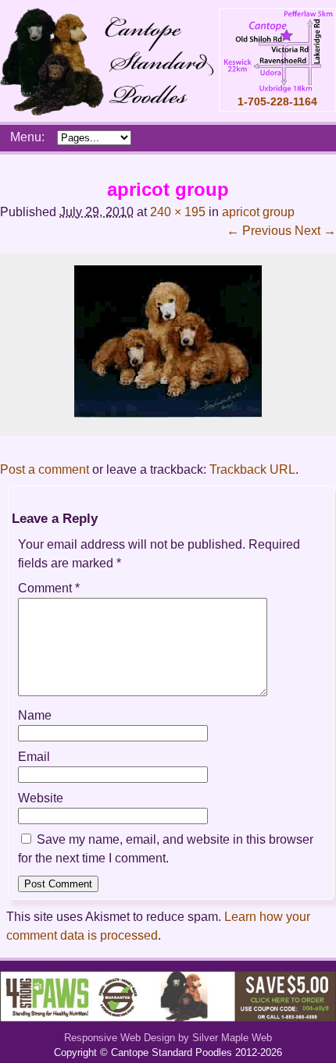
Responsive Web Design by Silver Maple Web (168, 1037)
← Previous (259, 230)
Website (40, 798)
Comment (49, 588)
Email (34, 756)
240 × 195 (178, 212)
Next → (315, 230)
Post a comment (44, 469)
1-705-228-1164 (277, 101)
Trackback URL (252, 469)
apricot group (258, 212)
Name (35, 715)
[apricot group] (168, 413)
